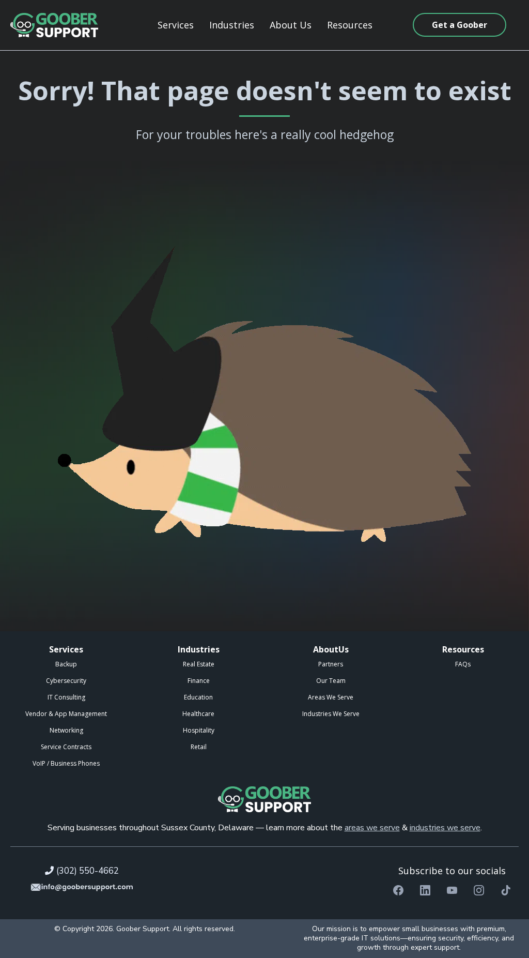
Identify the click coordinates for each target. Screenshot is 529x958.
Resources (349, 25)
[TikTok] (505, 890)
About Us (291, 25)
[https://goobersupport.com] (54, 25)
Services (176, 25)
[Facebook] (398, 890)
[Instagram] (478, 890)
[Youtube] (452, 890)
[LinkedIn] (425, 890)
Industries (231, 25)
